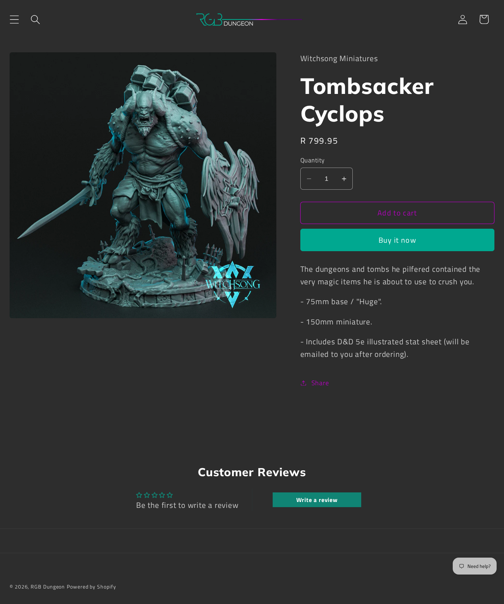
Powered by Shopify (91, 587)
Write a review (317, 499)
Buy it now (397, 240)
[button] (14, 19)
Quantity (312, 160)
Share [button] (320, 383)
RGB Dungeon (48, 587)
